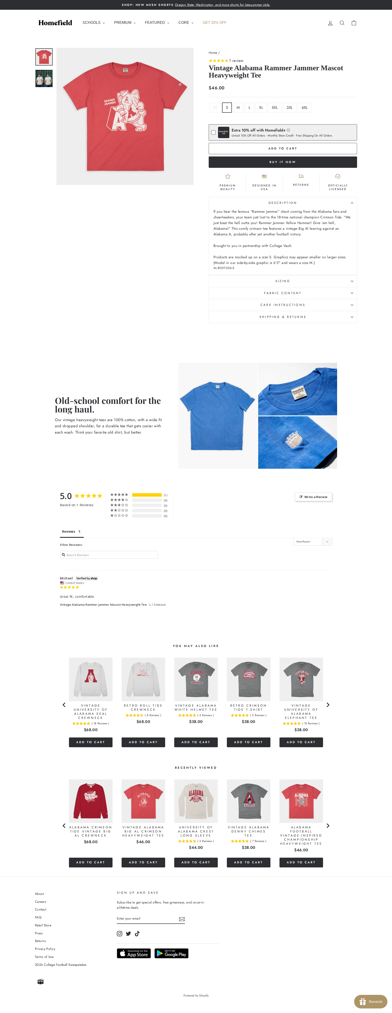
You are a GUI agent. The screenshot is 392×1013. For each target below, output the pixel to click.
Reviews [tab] (68, 531)
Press (39, 933)
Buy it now (283, 162)
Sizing (282, 281)
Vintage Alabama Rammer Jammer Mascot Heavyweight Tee (103, 605)
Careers (40, 901)
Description (283, 202)
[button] (288, 130)
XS (215, 107)
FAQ (38, 917)
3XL (290, 107)
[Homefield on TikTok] (137, 933)
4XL (304, 107)
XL (261, 107)
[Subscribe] (182, 919)
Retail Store (43, 925)
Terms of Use (44, 956)
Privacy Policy (45, 949)
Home (213, 52)
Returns (40, 941)
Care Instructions (282, 305)
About (39, 893)
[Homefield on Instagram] (119, 933)
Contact (40, 909)
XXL (275, 107)
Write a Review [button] (315, 497)
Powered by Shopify (196, 995)
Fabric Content (282, 293)
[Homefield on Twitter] (128, 933)
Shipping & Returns (283, 317)
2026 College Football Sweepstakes (60, 964)
